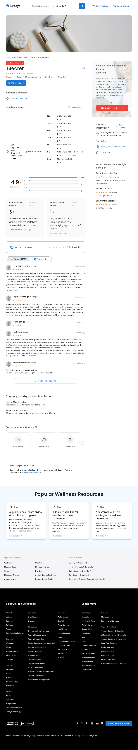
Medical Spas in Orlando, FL (81, 567)
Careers (85, 649)
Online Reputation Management (41, 643)
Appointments (12, 651)
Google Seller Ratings (15, 633)
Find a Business (107, 647)
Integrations (11, 703)
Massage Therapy (12, 575)
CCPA (59, 736)
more (32, 225)
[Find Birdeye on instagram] (92, 723)
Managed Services (108, 617)
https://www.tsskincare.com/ (113, 146)
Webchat (10, 643)
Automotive (63, 617)
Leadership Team (89, 621)
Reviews (9, 621)
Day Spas (39, 571)
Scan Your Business (109, 643)
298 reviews (27, 73)
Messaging (10, 669)
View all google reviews (45, 381)
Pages (8, 629)
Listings (9, 617)
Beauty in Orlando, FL (78, 563)
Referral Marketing (35, 651)
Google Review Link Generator (113, 639)
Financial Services (65, 625)
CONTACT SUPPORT (118, 723)
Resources (86, 633)
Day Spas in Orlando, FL (79, 575)
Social (8, 647)
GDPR (47, 736)
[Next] (82, 442)
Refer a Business (108, 659)
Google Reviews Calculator (112, 631)
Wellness (23, 57)
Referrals (9, 625)
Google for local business (38, 631)
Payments (10, 659)
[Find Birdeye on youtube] (97, 723)
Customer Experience (37, 675)
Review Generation (36, 639)
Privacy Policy (29, 736)
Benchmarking (12, 681)
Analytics (10, 699)
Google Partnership (14, 708)
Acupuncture (10, 579)
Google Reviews (34, 659)
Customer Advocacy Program (113, 663)
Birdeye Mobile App (14, 712)
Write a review (100, 6)
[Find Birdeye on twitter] (82, 723)
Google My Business (36, 663)
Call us (104, 141)
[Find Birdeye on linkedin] (87, 723)
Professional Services (110, 621)
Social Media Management (39, 679)
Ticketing (10, 685)
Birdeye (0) (42, 259)
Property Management (67, 641)
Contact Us (86, 669)
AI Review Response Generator (114, 635)
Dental (61, 621)
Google (107, 152)
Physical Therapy (42, 567)
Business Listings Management (41, 671)
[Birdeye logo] (13, 6)
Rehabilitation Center (44, 579)
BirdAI (8, 695)
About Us (85, 617)
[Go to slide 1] (111, 102)
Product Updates (89, 645)
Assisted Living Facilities (45, 575)
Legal (60, 637)
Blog (83, 637)
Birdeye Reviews (88, 657)
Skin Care (34, 57)
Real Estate (62, 649)
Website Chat (34, 655)
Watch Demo (87, 625)
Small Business (34, 617)
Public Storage (64, 645)
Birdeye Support (108, 655)
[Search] (82, 6)
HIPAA (53, 736)
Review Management (37, 635)
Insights (9, 677)
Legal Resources (88, 665)
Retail (60, 653)
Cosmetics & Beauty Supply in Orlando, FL (87, 579)
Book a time (87, 629)
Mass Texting (11, 655)
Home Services (64, 633)
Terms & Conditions (14, 736)
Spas (6, 571)
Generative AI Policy (72, 736)
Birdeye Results (88, 661)
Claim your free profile (112, 108)
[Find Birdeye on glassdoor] (102, 723)
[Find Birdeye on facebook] (78, 723)
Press (84, 641)
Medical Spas (10, 567)
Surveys (9, 673)
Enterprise (32, 621)
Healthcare (62, 629)
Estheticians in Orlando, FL (80, 571)
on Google (32, 266)
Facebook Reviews (35, 667)
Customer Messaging (37, 647)
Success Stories (88, 653)
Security (40, 736)
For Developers (107, 651)
